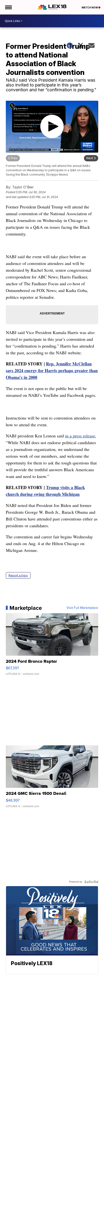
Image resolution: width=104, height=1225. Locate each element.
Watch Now (90, 7)
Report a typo (18, 575)
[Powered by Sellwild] (91, 881)
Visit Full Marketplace (82, 608)
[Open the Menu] (8, 7)
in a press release (80, 436)
